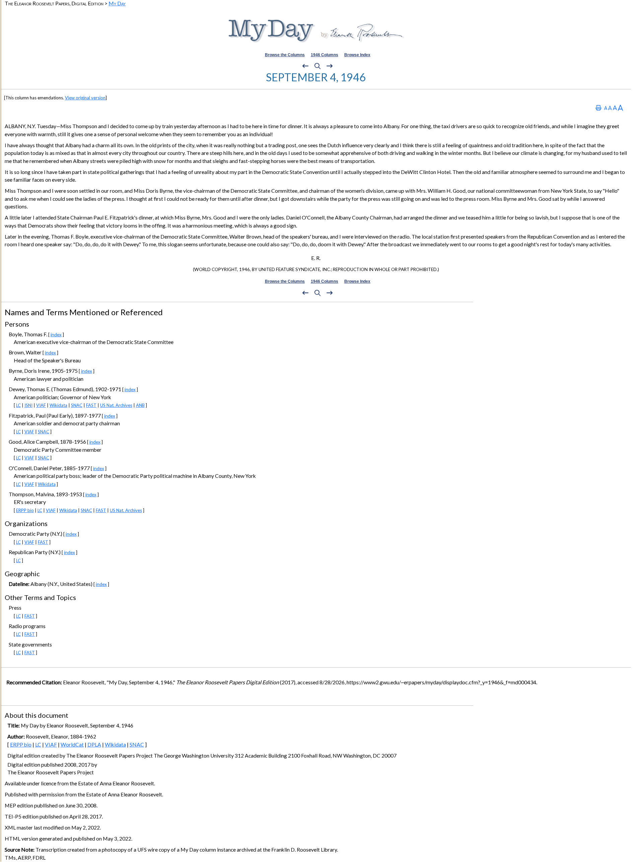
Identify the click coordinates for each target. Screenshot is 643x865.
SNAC (76, 405)
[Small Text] (605, 107)
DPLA (94, 745)
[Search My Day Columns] (317, 66)
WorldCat (72, 745)
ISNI (28, 405)
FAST (91, 405)
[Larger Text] (620, 107)
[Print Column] (598, 107)
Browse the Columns (285, 55)
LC (18, 405)
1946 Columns (324, 55)
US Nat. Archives (116, 405)
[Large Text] (615, 107)
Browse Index (357, 55)
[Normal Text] (610, 107)
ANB (140, 405)
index (56, 334)
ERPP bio (25, 510)
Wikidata (58, 405)
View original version (85, 97)
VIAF (41, 405)
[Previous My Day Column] (305, 66)
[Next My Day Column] (330, 66)
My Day (117, 3)
